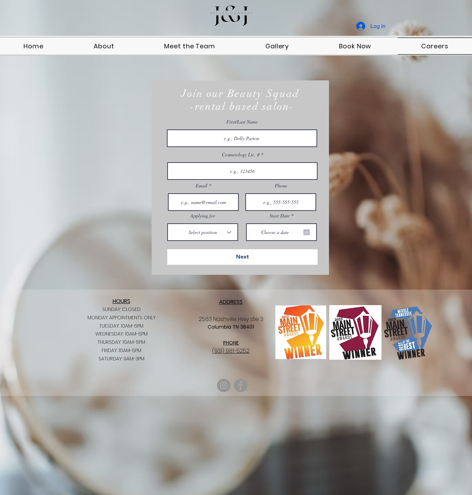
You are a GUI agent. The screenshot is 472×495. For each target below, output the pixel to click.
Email (201, 185)
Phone (281, 185)
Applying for (202, 215)
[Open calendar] (306, 232)
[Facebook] (240, 385)
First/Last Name (242, 121)
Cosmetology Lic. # (240, 154)
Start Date (282, 215)
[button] (355, 46)
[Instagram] (223, 385)
